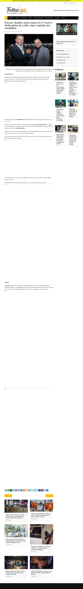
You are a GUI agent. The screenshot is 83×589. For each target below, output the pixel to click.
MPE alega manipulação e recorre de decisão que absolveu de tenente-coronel (72, 140)
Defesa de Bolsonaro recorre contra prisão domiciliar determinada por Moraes (41, 572)
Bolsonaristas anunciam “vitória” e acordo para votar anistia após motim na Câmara (15, 572)
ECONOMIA (23, 17)
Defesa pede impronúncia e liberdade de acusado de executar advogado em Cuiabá (60, 139)
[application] (66, 29)
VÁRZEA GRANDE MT (38, 17)
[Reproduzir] (58, 33)
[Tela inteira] (75, 33)
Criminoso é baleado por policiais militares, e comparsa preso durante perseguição (40, 548)
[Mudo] (73, 33)
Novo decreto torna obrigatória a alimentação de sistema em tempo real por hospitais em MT (16, 541)
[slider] (65, 33)
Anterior (9, 495)
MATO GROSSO (49, 17)
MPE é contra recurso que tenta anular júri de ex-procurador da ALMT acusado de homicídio (15, 516)
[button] (66, 29)
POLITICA (57, 17)
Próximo (48, 495)
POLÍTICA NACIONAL (17, 31)
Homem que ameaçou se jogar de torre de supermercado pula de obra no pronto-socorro (41, 515)
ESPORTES (11, 17)
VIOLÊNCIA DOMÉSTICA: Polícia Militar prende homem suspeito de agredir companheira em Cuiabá (73, 88)
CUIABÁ (30, 17)
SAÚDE (17, 17)
